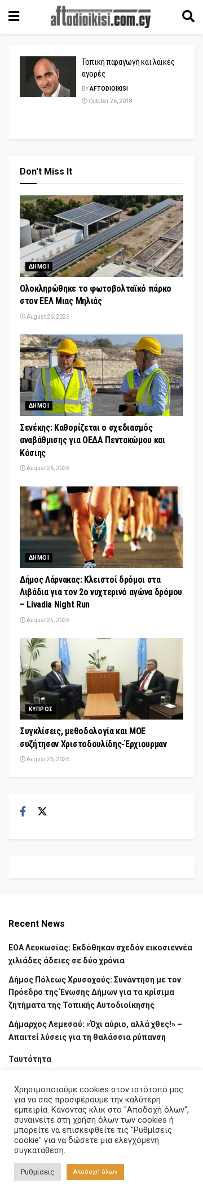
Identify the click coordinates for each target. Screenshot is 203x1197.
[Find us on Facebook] (23, 812)
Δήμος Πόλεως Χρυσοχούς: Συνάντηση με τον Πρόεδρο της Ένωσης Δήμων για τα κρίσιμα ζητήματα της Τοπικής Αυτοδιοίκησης (94, 992)
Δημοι (39, 266)
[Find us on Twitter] (42, 812)
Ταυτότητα (29, 1059)
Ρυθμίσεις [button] (37, 1172)
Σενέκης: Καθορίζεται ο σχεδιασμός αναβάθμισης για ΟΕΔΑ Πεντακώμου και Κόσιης (92, 440)
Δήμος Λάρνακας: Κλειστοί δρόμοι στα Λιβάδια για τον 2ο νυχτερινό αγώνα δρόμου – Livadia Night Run (101, 592)
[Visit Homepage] (101, 17)
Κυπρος (40, 709)
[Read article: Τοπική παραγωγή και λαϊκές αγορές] (48, 76)
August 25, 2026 (47, 620)
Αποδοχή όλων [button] (95, 1172)
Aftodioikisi (109, 89)
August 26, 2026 (47, 317)
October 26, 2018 (110, 101)
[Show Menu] (13, 17)
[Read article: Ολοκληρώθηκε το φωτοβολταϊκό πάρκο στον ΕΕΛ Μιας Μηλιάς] (101, 236)
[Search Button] (188, 17)
